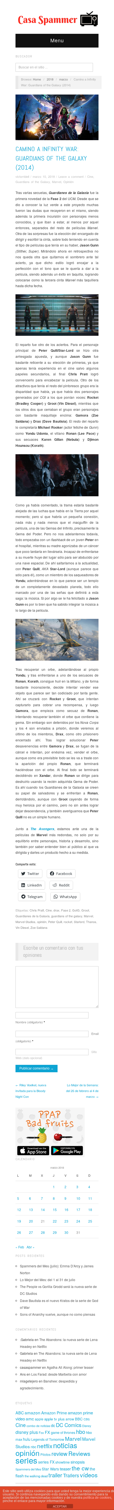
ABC (19, 1412)
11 (90, 1198)
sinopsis (78, 1462)
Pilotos (45, 1454)
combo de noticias (38, 1426)
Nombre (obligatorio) (30, 1022)
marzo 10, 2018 (44, 176)
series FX (46, 1462)
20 (31, 1221)
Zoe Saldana (38, 927)
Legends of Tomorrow (47, 1439)
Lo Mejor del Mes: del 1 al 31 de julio (47, 1279)
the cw (80, 1468)
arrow (70, 1419)
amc (30, 1418)
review (59, 1454)
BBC (79, 1419)
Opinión (68, 181)
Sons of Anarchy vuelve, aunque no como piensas (57, 1314)
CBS (87, 1419)
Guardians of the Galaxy (32, 181)
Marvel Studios (25, 921)
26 (19, 1232)
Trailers (71, 1475)
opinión (41, 921)
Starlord (79, 921)
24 (78, 1221)
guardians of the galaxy (66, 916)
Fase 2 (66, 910)
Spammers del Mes (28, 1469)
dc (53, 1425)
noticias (65, 1445)
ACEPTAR (60, 1506)
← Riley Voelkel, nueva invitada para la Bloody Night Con (30, 1091)
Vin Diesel (22, 927)
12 (19, 1209)
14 (43, 1209)
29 (55, 1232)
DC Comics (68, 1424)
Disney (86, 1426)
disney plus (26, 1432)
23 (66, 1221)
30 (66, 1232)
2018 (50, 79)
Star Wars (50, 1469)
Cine (90, 176)
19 (19, 1221)
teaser (65, 1469)
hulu (26, 1439)
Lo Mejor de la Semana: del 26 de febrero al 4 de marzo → (82, 1091)
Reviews (79, 1453)
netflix (44, 1446)
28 (43, 1232)
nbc (33, 1446)
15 (55, 1209)
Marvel (56, 181)
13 (31, 1209)
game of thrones (63, 1432)
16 (66, 1209)
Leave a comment (71, 176)
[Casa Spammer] (57, 18)
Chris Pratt (37, 910)
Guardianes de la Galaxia (32, 916)
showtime (62, 1462)
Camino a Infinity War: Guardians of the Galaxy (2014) (51, 158)
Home (37, 79)
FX (47, 1432)
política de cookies (97, 1498)
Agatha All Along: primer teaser (70, 1367)
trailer (55, 1475)
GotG (76, 910)
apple (39, 1419)
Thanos (91, 921)
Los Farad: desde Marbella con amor (59, 1374)
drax (56, 910)
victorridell (22, 176)
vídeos (89, 1475)
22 (55, 1221)
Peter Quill (55, 921)
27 (31, 1232)
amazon (32, 1412)
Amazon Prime (54, 1412)
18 (90, 1209)
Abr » (31, 1247)
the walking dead (36, 1476)
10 (78, 1198)
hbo (80, 1432)
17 (78, 1209)
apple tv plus (54, 1419)
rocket (68, 921)
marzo (63, 79)
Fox (41, 1432)
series (26, 1460)
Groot (85, 910)
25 (90, 1221)
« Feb (19, 1247)
